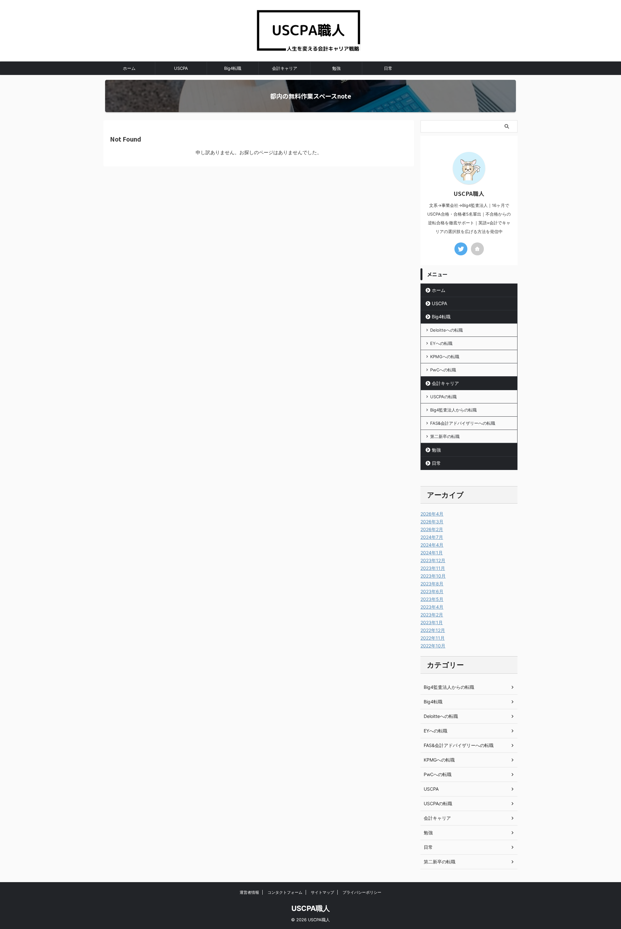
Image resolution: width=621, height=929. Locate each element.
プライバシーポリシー (362, 892)
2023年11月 (432, 568)
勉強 (336, 68)
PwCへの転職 (443, 369)
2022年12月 (432, 630)
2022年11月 (432, 638)
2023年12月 (432, 560)
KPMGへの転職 (444, 356)
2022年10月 (432, 645)
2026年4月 (431, 514)
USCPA (181, 68)
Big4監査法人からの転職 (453, 409)
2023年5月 (431, 599)
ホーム (129, 68)
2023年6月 (431, 591)
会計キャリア (284, 68)
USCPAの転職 (443, 396)
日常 (388, 68)
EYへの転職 (441, 343)
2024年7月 (431, 537)
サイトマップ (322, 892)
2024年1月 (431, 552)
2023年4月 (431, 607)
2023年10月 (433, 576)
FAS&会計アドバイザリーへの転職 (462, 423)
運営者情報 (249, 892)
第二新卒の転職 (445, 436)
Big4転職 (232, 68)
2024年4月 (431, 545)
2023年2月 (431, 614)
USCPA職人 (310, 908)
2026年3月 (431, 521)
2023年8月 (431, 583)
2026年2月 (431, 529)
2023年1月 (431, 622)
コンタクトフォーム (284, 892)
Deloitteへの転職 (446, 330)
